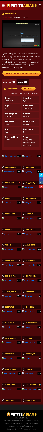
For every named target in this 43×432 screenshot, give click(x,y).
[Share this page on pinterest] (41, 186)
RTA (16, 418)
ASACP (21, 418)
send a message (28, 88)
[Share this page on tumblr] (41, 182)
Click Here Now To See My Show (21, 73)
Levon (25, 17)
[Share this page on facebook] (41, 179)
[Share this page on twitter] (41, 175)
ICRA (26, 418)
